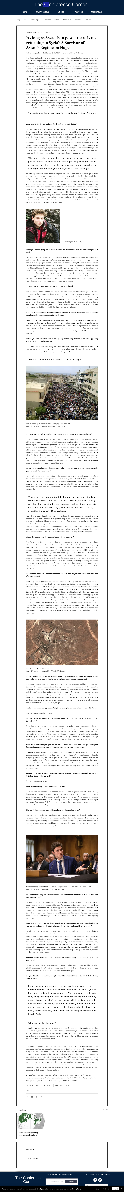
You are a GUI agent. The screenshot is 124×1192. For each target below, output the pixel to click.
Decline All (106, 1189)
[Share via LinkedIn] (36, 1097)
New (25, 20)
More (86, 20)
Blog (18, 20)
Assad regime (59, 1085)
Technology (35, 20)
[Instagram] (95, 1180)
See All (105, 1110)
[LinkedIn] (100, 1180)
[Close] (122, 1188)
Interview (78, 20)
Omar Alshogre (46, 1085)
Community (47, 20)
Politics (56, 20)
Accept (116, 1189)
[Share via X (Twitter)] (32, 1097)
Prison (68, 1085)
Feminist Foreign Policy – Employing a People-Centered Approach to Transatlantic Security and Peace (29, 1133)
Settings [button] (97, 1189)
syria (37, 1085)
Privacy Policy (76, 1189)
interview (30, 1085)
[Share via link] (41, 1097)
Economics (67, 20)
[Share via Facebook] (27, 1097)
